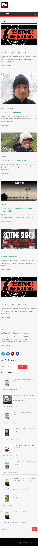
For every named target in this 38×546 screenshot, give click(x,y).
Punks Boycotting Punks (11, 112)
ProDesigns (33, 543)
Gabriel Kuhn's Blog (7, 108)
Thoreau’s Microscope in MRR (13, 160)
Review (3, 49)
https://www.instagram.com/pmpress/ (8, 354)
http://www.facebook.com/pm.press (17, 354)
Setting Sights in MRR (10, 257)
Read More (4, 65)
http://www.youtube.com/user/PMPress (12, 354)
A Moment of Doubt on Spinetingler (15, 333)
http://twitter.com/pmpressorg (3, 354)
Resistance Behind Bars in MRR (14, 53)
